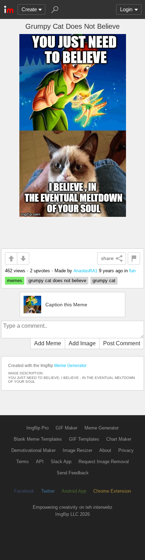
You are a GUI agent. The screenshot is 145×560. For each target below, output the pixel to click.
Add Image (82, 343)
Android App (74, 491)
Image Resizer (77, 450)
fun (132, 270)
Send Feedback (73, 472)
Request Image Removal (103, 461)
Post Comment (121, 343)
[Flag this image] (134, 258)
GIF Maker (66, 428)
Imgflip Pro (37, 428)
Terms (22, 461)
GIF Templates (84, 439)
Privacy (126, 450)
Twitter (48, 491)
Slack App (61, 461)
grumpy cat (104, 280)
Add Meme (47, 343)
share (107, 258)
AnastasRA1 (85, 270)
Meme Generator (70, 365)
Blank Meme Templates (38, 439)
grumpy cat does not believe (57, 280)
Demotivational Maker (33, 450)
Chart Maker (118, 439)
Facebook (24, 491)
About (105, 450)
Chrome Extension (112, 491)
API (40, 461)
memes (14, 280)
